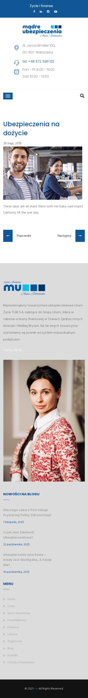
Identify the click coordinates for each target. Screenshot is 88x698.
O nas (11, 606)
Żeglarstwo (14, 641)
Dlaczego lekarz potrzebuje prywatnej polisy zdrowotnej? (27, 512)
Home (11, 599)
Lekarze (12, 634)
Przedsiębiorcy (16, 620)
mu (36, 688)
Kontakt (12, 655)
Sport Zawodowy (18, 613)
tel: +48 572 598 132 (38, 61)
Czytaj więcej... (13, 350)
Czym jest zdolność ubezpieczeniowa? (18, 535)
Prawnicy (13, 627)
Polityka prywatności (21, 662)
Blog (10, 648)
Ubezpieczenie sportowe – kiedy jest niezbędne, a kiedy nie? (27, 560)
